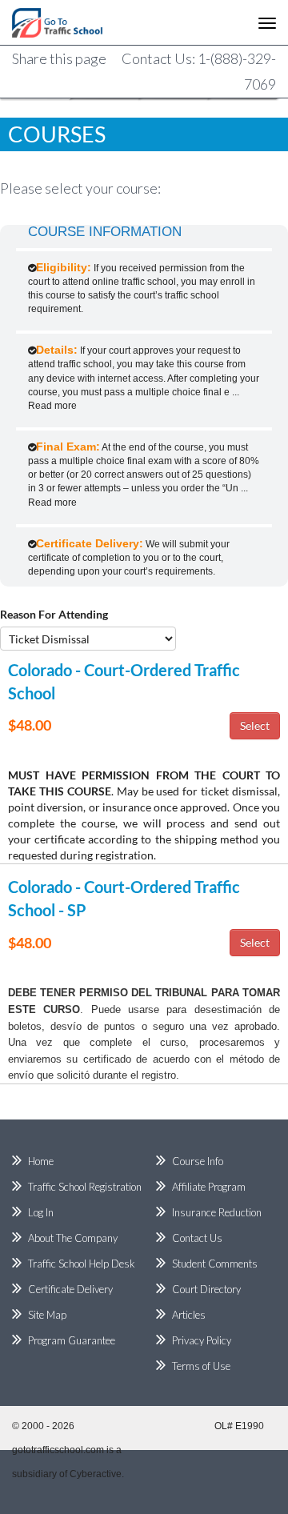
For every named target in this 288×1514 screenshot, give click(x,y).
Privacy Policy (201, 1340)
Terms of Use (201, 1366)
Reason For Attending (54, 614)
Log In (41, 1212)
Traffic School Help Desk (81, 1263)
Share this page (59, 58)
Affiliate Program (209, 1186)
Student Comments (215, 1263)
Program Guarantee (71, 1340)
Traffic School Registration (85, 1186)
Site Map (47, 1314)
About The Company (73, 1238)
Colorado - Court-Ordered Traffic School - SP (124, 898)
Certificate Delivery (70, 1289)
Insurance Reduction (217, 1212)
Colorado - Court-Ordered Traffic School (124, 681)
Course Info (197, 1161)
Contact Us (197, 1238)
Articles (189, 1314)
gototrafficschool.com (58, 1450)
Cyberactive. (97, 1474)
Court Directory (206, 1289)
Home (41, 1161)
